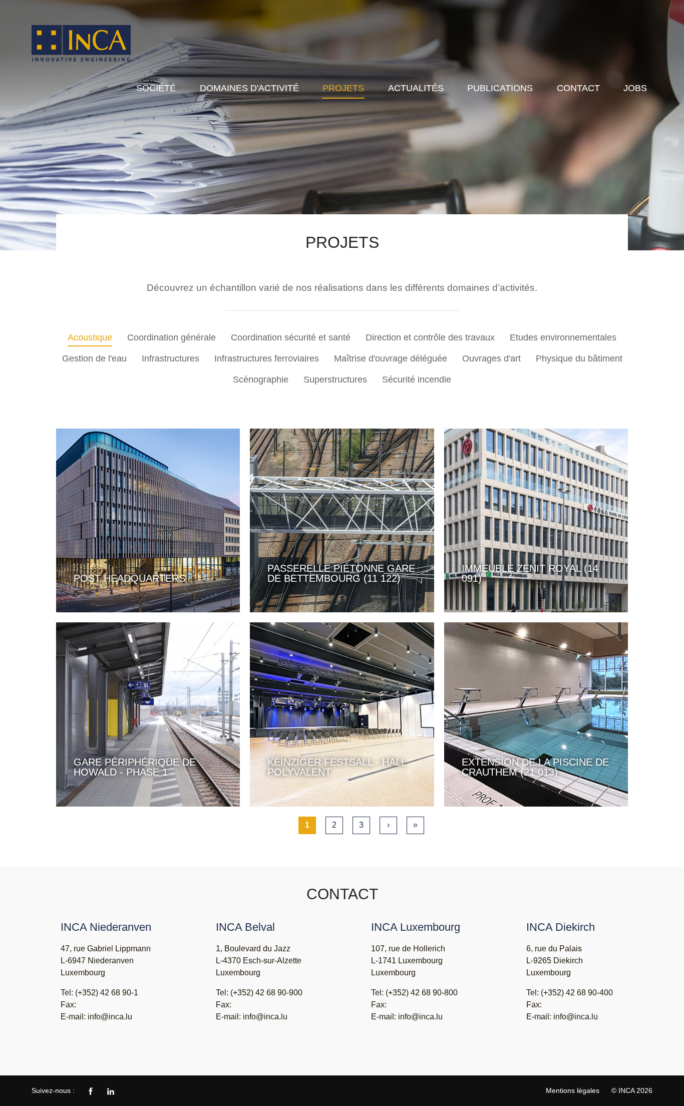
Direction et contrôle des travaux (430, 337)
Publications (500, 88)
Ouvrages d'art (491, 358)
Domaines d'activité (249, 88)
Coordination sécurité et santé (291, 337)
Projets (343, 88)
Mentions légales (572, 1090)
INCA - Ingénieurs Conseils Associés (82, 44)
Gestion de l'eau (94, 358)
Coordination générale (171, 337)
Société (156, 88)
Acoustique (90, 337)
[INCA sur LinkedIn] (111, 1090)
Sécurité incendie (416, 380)
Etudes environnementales (563, 337)
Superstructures (335, 380)
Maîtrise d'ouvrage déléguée (390, 358)
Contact (578, 88)
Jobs (635, 88)
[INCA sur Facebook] (91, 1090)
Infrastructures (170, 358)
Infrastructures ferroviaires (266, 358)
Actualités (416, 88)
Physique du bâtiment (579, 358)
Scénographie (260, 380)
